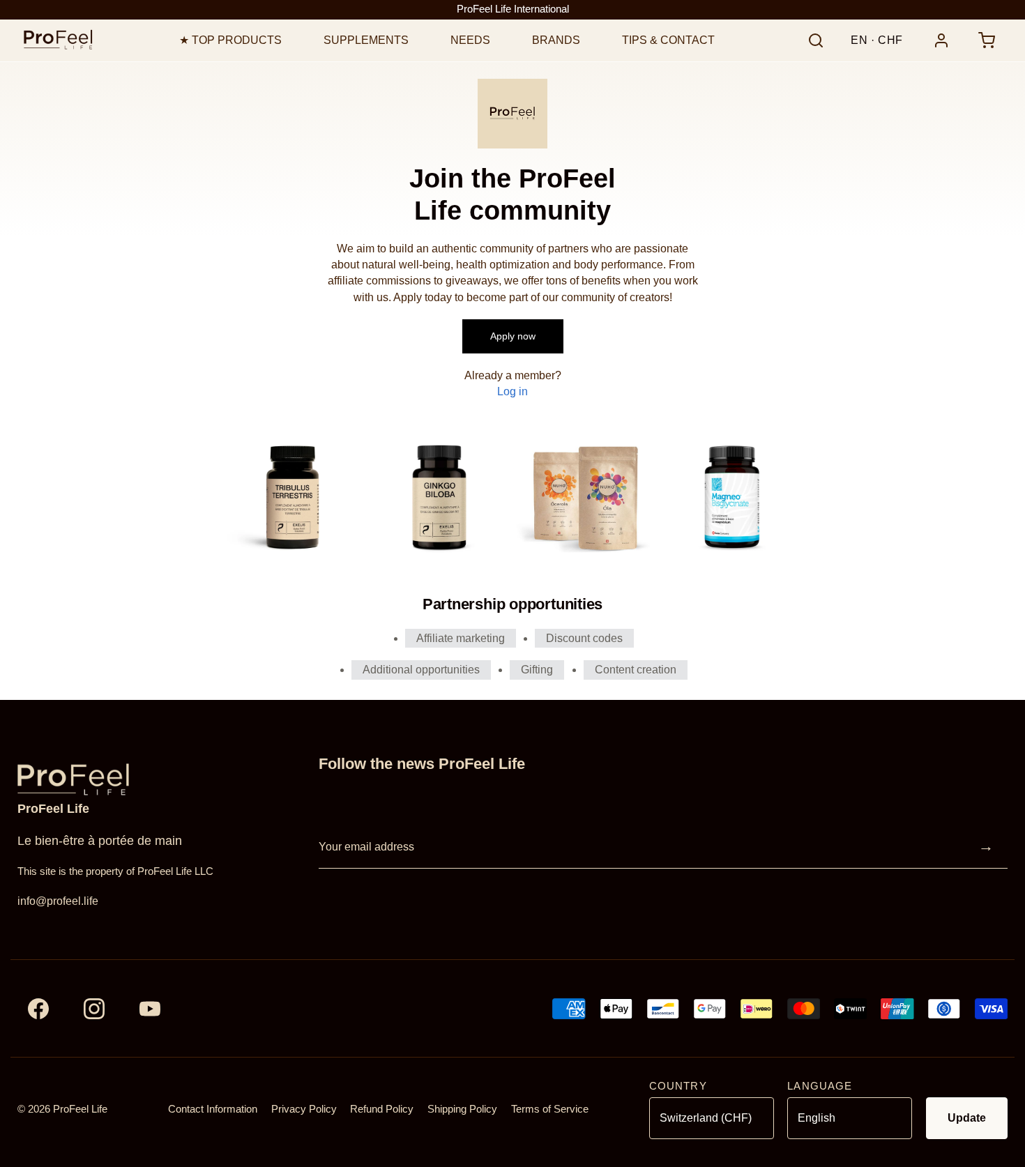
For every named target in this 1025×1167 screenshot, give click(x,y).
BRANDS (556, 40)
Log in (512, 391)
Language (819, 1086)
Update (967, 1118)
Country (678, 1086)
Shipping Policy (462, 1109)
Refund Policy (381, 1109)
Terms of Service (550, 1109)
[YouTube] (150, 1009)
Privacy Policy (304, 1109)
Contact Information (212, 1109)
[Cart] (987, 40)
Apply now (513, 336)
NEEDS (470, 40)
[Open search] (816, 40)
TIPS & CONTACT (668, 40)
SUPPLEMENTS (366, 40)
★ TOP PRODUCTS (230, 40)
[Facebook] (38, 1009)
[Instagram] (94, 1009)
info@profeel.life (57, 901)
